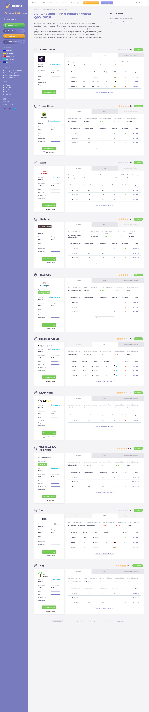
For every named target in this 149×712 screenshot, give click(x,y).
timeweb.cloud (55, 349)
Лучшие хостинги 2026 (118, 22)
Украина (9, 53)
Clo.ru (42, 510)
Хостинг (35, 3)
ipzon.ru (57, 177)
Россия (9, 50)
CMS (43, 3)
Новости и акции (8, 104)
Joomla (8, 94)
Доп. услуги (75, 3)
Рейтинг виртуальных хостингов (121, 18)
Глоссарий (6, 101)
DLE (6, 92)
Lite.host (44, 219)
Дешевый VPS (10, 77)
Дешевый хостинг (12, 75)
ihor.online (56, 579)
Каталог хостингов (91, 3)
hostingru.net (55, 297)
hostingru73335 (44, 293)
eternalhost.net (55, 121)
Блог (4, 98)
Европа (9, 62)
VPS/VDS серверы (12, 73)
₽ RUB (138, 3)
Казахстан (10, 59)
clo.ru (58, 524)
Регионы (64, 3)
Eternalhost (46, 106)
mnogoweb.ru (55, 468)
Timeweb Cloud (49, 338)
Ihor (41, 565)
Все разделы (107, 3)
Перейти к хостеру (49, 92)
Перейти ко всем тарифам (104, 92)
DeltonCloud (47, 49)
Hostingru (45, 274)
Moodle (8, 85)
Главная (36, 9)
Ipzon (42, 162)
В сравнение (50, 96)
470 (5, 13)
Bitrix (7, 89)
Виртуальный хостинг (14, 70)
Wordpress (9, 87)
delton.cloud (56, 64)
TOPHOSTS (43, 464)
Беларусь (10, 56)
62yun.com (46, 392)
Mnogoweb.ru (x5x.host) (47, 448)
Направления (53, 3)
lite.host (57, 231)
